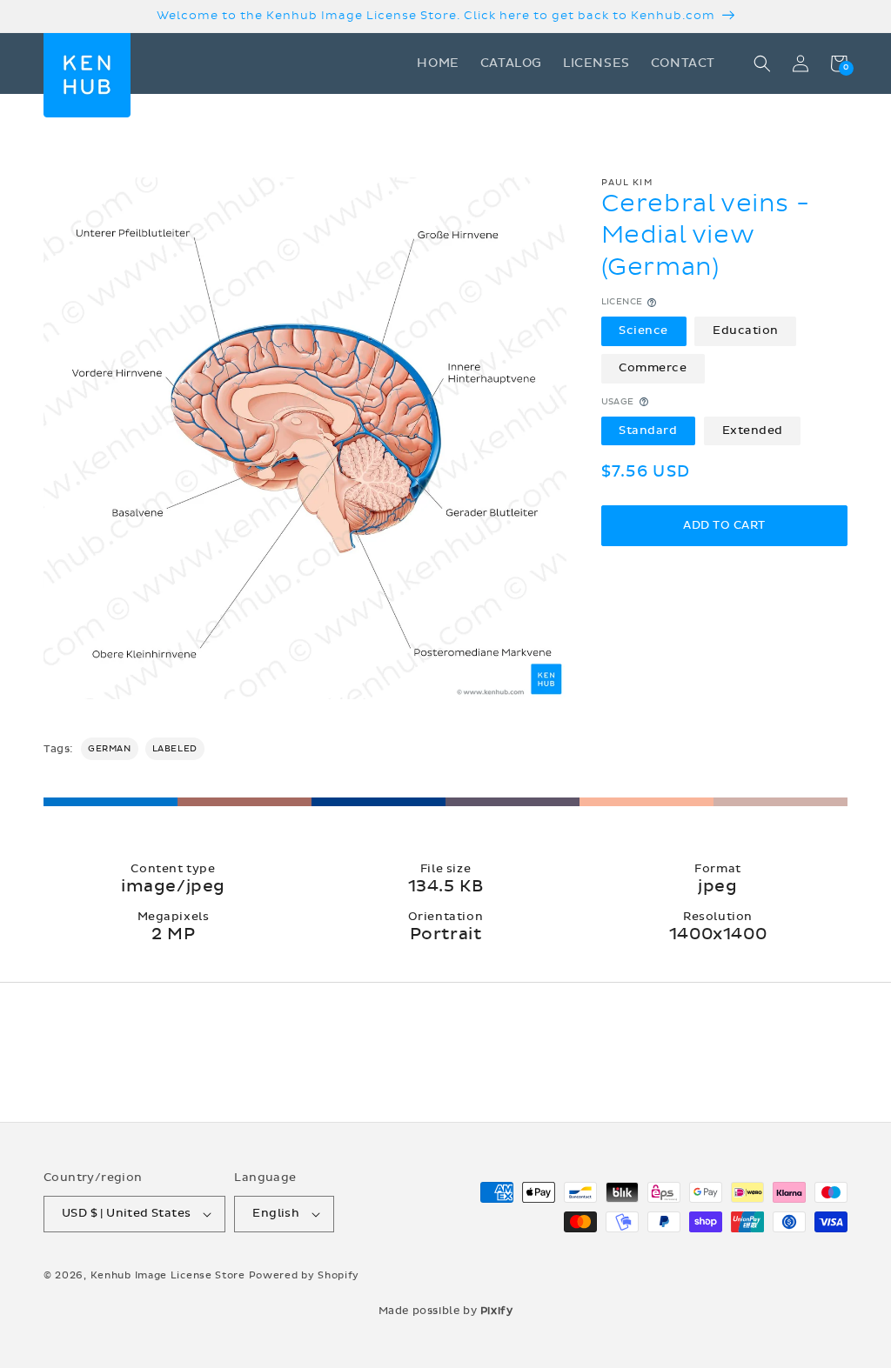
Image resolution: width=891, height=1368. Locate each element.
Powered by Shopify (304, 1275)
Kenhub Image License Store (167, 1275)
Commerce (653, 368)
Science (643, 330)
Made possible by (446, 1311)
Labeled (175, 749)
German (109, 749)
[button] (762, 63)
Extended (752, 430)
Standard (648, 430)
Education (746, 330)
